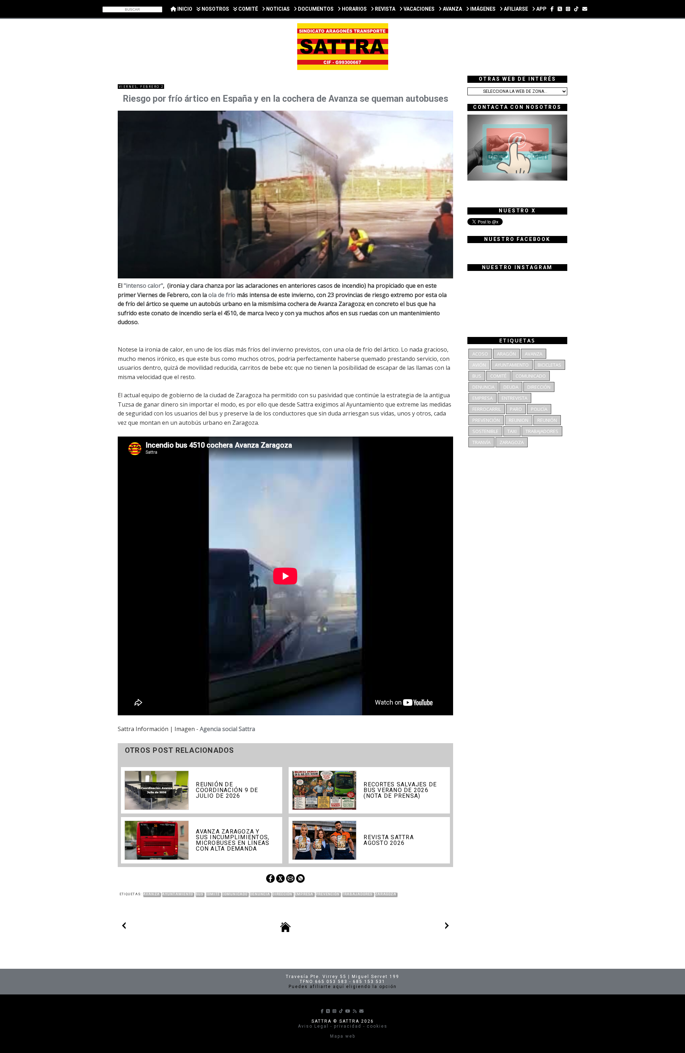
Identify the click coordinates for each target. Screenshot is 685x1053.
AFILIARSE (515, 9)
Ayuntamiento (177, 894)
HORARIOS (354, 9)
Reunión (547, 420)
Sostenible (485, 431)
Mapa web (342, 1036)
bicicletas (549, 365)
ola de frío (221, 295)
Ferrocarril (486, 409)
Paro (516, 409)
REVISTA (384, 9)
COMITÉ (247, 9)
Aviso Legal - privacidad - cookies (342, 1026)
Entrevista (514, 398)
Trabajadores (357, 894)
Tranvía (481, 442)
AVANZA (452, 9)
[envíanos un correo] (585, 9)
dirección (282, 894)
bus (200, 894)
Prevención (328, 894)
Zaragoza (385, 894)
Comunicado (234, 894)
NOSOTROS (215, 9)
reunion (518, 420)
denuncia (260, 894)
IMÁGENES (482, 9)
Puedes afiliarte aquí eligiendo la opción (343, 986)
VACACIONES (418, 9)
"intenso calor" (143, 285)
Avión (479, 365)
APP (541, 9)
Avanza (151, 894)
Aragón (506, 354)
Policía (539, 409)
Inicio (184, 9)
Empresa (304, 894)
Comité (213, 894)
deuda (510, 387)
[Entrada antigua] (447, 927)
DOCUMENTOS (315, 9)
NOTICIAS (277, 9)
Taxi (512, 431)
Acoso (480, 354)
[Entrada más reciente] (123, 927)
